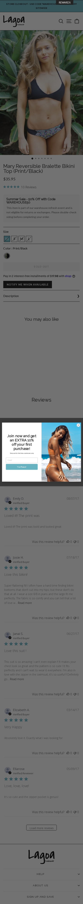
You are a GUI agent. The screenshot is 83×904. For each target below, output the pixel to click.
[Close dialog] (78, 425)
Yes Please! (21, 467)
